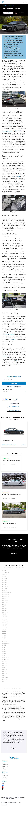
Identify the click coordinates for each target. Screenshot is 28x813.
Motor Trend (12, 125)
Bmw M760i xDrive (6, 643)
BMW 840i (4, 590)
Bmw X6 (4, 635)
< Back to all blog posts (8, 5)
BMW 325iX (4, 614)
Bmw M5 (4, 647)
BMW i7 (3, 606)
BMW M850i (4, 602)
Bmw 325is (4, 673)
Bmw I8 (3, 655)
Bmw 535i (4, 627)
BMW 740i (14, 360)
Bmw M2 (4, 653)
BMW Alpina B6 (5, 596)
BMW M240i (4, 600)
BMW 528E (4, 588)
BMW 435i (4, 598)
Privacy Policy (4, 804)
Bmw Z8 (4, 629)
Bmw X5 (4, 637)
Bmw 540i (4, 667)
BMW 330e (4, 608)
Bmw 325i (4, 675)
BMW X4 (4, 570)
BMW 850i (4, 610)
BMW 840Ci (4, 622)
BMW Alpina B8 (5, 572)
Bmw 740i (4, 665)
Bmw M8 (4, 639)
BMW (3, 681)
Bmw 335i (4, 671)
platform (13, 339)
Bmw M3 (4, 651)
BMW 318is (4, 584)
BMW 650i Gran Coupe (7, 592)
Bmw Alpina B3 (5, 659)
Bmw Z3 (4, 633)
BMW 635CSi (5, 616)
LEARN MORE (14, 553)
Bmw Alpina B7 (5, 657)
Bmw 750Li (4, 661)
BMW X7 (4, 604)
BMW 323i (4, 580)
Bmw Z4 (4, 631)
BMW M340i (4, 612)
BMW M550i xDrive (6, 594)
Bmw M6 (4, 645)
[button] (25, 2)
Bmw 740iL (4, 663)
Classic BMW (5, 618)
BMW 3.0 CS (5, 586)
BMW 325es (4, 578)
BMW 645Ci (4, 620)
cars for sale (10, 565)
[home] (6, 2)
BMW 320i (4, 582)
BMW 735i (4, 625)
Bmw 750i (4, 641)
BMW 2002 (4, 679)
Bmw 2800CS (5, 677)
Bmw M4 (4, 649)
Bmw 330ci (4, 669)
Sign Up (14, 748)
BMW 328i (4, 576)
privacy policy (17, 386)
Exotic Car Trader (10, 334)
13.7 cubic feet (16, 176)
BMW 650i (4, 574)
